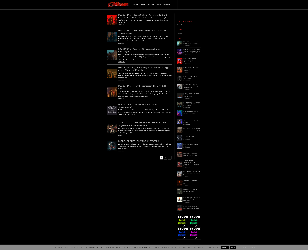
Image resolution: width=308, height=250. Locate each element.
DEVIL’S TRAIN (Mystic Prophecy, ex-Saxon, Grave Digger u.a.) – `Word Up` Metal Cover (144, 68)
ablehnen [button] (233, 247)
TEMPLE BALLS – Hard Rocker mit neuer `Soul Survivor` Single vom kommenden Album (144, 124)
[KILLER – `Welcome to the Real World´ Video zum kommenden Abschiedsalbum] (179, 95)
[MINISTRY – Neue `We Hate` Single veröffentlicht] (179, 78)
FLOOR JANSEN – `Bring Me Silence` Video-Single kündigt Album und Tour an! (190, 86)
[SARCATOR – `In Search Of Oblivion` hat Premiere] (179, 191)
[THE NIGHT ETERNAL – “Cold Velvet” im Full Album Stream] (179, 138)
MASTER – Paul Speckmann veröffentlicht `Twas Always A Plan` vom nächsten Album (191, 153)
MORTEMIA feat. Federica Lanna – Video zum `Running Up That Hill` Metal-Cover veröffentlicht (192, 51)
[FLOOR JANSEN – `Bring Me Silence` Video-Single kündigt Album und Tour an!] (179, 86)
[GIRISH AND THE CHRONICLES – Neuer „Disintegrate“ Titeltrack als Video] (179, 174)
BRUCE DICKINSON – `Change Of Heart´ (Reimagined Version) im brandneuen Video (191, 103)
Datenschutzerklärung (243, 247)
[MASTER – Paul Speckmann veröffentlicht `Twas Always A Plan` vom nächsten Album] (179, 154)
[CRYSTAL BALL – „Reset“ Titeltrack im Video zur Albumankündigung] (179, 130)
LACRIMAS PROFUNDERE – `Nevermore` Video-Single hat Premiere (191, 120)
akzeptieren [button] (225, 247)
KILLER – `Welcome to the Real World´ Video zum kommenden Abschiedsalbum (191, 94)
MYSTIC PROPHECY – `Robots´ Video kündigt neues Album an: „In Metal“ (191, 69)
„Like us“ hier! (180, 24)
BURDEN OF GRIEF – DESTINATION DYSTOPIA (138, 141)
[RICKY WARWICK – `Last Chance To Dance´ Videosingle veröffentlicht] (179, 199)
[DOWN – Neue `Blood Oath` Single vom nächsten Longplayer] (179, 208)
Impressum (252, 247)
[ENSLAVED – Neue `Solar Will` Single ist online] (179, 146)
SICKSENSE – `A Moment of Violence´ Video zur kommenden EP (191, 182)
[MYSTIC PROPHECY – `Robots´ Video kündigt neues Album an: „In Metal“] (179, 70)
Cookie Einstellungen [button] (213, 247)
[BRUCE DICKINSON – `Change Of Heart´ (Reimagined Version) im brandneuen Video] (179, 104)
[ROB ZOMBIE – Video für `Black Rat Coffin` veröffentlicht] (179, 113)
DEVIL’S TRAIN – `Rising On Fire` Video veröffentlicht (142, 14)
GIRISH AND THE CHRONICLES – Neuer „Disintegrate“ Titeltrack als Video (192, 173)
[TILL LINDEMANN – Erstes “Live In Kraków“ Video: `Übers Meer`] (179, 43)
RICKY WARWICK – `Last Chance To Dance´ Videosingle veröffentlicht (191, 199)
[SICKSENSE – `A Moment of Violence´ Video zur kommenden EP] (179, 183)
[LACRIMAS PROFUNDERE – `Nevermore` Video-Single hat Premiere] (179, 121)
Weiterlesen (121, 25)
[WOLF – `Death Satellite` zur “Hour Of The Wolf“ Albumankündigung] (179, 61)
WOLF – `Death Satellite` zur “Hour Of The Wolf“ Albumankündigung (190, 60)
